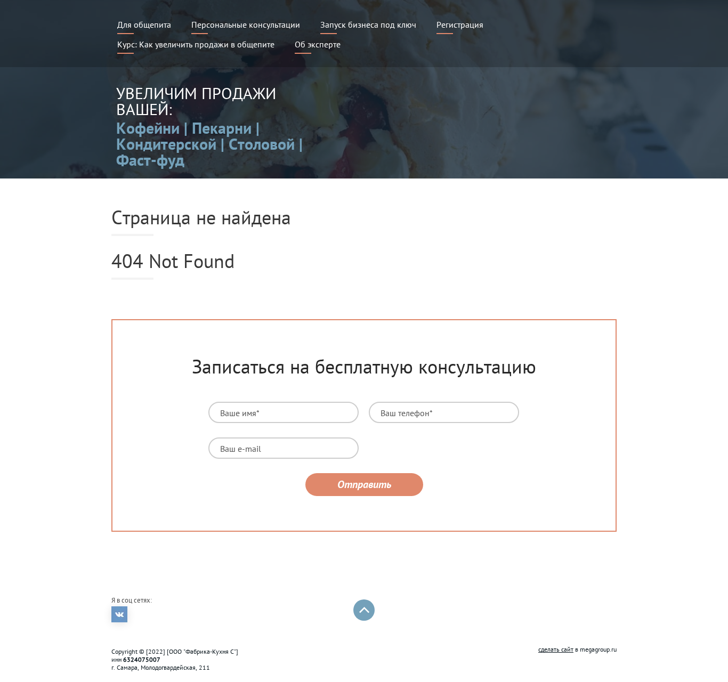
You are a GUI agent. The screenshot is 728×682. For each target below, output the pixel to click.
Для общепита (144, 24)
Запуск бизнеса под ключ (368, 24)
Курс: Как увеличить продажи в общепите (195, 44)
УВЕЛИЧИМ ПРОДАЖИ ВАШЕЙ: (196, 101)
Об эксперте (318, 44)
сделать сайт (555, 649)
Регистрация (459, 24)
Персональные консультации (245, 24)
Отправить (364, 484)
